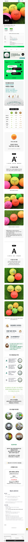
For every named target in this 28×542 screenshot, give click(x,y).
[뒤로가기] (4, 1)
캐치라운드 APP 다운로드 (14, 534)
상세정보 (6, 49)
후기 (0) (11, 49)
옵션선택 (15, 540)
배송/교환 (22, 49)
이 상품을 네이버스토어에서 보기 (14, 46)
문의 (16, 49)
